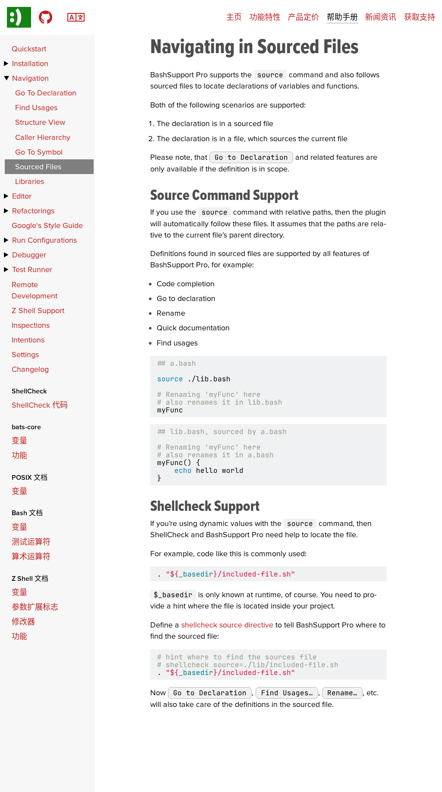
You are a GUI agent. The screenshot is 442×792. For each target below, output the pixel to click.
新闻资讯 (380, 17)
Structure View (40, 122)
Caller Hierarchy (42, 137)
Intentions (28, 339)
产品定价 (303, 17)
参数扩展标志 (35, 606)
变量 (19, 440)
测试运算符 (31, 541)
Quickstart (29, 48)
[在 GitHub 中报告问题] (45, 17)
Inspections (31, 324)
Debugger (29, 254)
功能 (19, 455)
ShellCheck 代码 (40, 404)
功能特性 (265, 17)
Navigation (30, 77)
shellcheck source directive (227, 624)
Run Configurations (44, 239)
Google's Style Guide (47, 225)
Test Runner (32, 269)
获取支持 (419, 17)
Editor (22, 195)
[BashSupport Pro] (19, 17)
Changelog (30, 369)
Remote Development (34, 290)
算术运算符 (31, 556)
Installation (30, 63)
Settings (25, 354)
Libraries (29, 181)
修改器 (23, 621)
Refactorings (33, 210)
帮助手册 (342, 17)
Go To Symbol (39, 151)
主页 (234, 17)
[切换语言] (76, 16)
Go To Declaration (45, 92)
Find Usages (36, 107)
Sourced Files (38, 166)
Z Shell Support (38, 310)
